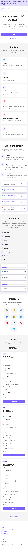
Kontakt (3, 525)
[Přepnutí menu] (26, 9)
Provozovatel (4, 533)
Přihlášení (14, 508)
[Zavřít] (26, 1)
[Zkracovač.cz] (7, 8)
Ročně (16, 348)
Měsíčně (12, 348)
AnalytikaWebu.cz (6, 4)
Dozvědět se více (14, 38)
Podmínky (3, 527)
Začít (14, 34)
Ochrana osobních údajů (7, 529)
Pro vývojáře (4, 531)
